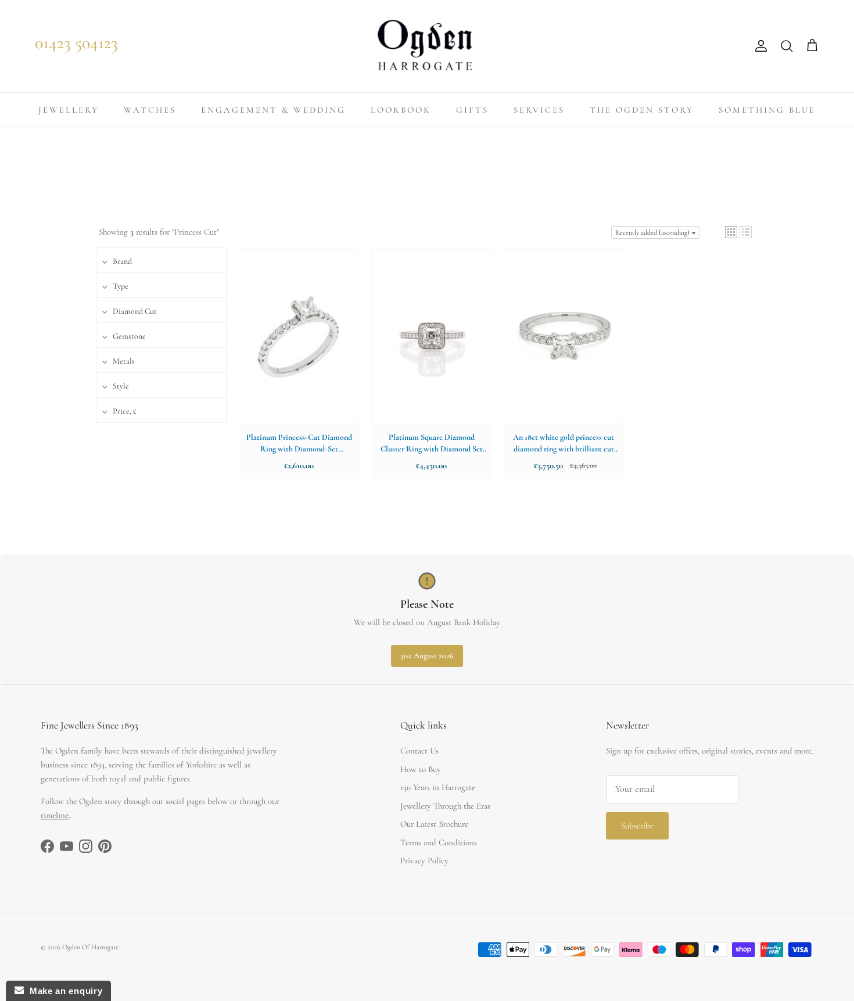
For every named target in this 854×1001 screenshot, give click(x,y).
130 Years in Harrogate (437, 787)
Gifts (472, 110)
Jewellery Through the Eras (445, 806)
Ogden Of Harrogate (90, 947)
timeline (55, 815)
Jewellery (68, 110)
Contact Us (419, 750)
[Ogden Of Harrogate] (427, 46)
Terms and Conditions (438, 842)
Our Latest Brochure (434, 824)
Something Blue (767, 110)
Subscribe (637, 825)
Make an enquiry (63, 991)
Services (539, 110)
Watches (150, 110)
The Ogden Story (642, 110)
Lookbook (401, 110)
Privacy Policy (424, 860)
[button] (731, 232)
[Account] (758, 46)
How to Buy (420, 769)
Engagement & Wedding (273, 110)
